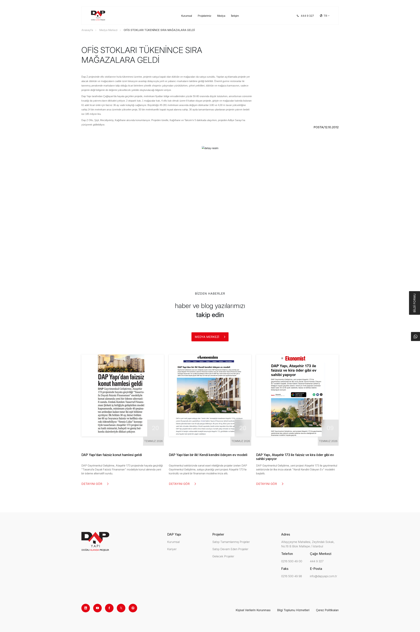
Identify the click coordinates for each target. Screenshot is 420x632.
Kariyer (172, 549)
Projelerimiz (204, 15)
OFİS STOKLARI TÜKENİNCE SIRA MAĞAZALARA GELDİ (159, 30)
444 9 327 (317, 561)
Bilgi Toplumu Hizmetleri (293, 610)
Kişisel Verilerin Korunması (253, 610)
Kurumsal (186, 15)
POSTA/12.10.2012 (326, 127)
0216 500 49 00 (291, 561)
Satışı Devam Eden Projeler (230, 549)
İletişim (235, 15)
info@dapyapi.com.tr (323, 576)
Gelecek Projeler (223, 556)
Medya (221, 15)
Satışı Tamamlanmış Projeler (231, 542)
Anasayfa (87, 30)
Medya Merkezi (108, 30)
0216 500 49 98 (291, 576)
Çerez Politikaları (327, 610)
